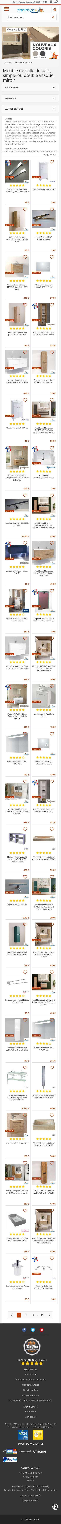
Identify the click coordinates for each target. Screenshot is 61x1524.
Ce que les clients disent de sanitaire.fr (31, 1400)
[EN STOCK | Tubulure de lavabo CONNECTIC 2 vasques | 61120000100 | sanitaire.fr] (44, 1268)
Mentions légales (30, 1384)
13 (42, 1315)
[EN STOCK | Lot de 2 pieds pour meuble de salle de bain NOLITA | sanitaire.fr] (17, 553)
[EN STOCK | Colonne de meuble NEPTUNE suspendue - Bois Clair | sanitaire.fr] (17, 219)
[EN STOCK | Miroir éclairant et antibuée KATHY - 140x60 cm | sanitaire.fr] (44, 1030)
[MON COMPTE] (51, 2)
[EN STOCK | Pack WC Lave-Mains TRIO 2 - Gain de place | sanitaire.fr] (17, 600)
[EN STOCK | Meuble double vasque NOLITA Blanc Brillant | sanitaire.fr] (17, 696)
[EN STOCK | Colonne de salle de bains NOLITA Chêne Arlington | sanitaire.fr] (44, 314)
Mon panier (30, 1416)
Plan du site (30, 1374)
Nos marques (30, 1395)
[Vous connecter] (56, 2)
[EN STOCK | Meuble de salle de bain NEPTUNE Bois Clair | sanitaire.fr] (17, 267)
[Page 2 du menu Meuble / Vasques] (49, 1315)
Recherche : (15, 17)
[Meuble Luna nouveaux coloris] (30, 42)
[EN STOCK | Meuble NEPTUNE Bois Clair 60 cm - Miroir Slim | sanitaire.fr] (44, 648)
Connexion (30, 1411)
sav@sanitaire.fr (31, 1500)
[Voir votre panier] (55, 9)
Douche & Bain (30, 1390)
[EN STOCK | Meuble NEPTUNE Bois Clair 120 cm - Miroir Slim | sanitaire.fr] (44, 934)
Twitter (33, 1330)
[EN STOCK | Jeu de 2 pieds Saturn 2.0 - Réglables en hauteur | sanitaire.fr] (17, 171)
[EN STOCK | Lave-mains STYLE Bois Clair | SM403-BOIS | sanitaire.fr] (17, 1125)
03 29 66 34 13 (41, 2)
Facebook (24, 1330)
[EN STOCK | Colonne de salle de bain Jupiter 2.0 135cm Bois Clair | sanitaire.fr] (17, 314)
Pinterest (42, 1330)
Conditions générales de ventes (30, 1379)
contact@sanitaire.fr (30, 1495)
